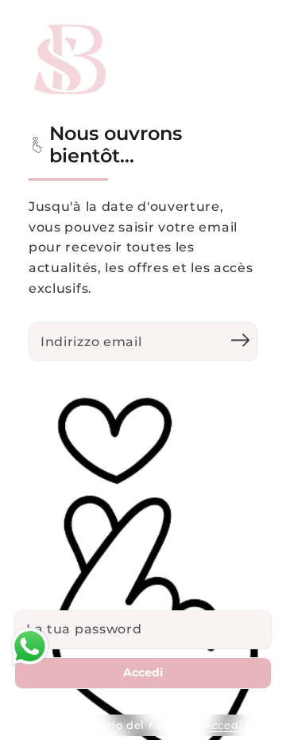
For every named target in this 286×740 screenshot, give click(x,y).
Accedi (143, 672)
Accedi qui (234, 725)
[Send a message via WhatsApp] (30, 646)
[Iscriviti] (239, 339)
